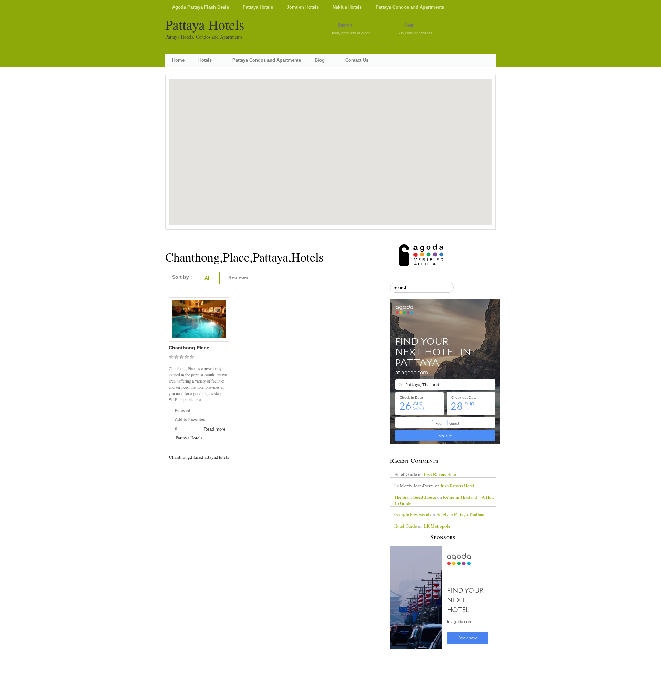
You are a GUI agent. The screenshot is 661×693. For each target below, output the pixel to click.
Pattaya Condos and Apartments (410, 7)
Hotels (205, 60)
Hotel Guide (405, 526)
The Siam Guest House (415, 497)
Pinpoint (182, 410)
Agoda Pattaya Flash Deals (200, 7)
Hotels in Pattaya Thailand (461, 514)
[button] (330, 146)
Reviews (238, 278)
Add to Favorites (190, 419)
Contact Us (356, 60)
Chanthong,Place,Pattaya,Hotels (199, 457)
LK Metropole (437, 526)
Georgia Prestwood (411, 514)
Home (178, 60)
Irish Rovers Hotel (441, 474)
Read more (214, 429)
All (207, 278)
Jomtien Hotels (303, 7)
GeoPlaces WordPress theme (330, 687)
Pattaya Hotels (258, 7)
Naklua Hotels (347, 7)
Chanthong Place (189, 347)
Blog (320, 60)
